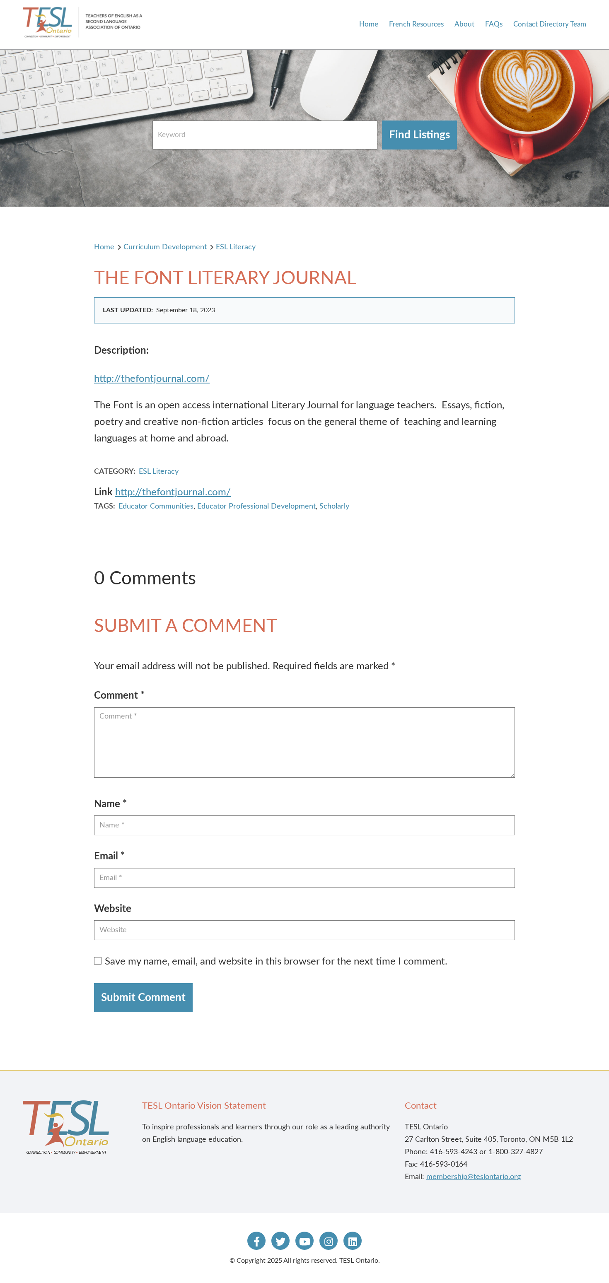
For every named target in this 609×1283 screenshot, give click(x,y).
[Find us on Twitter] (280, 1241)
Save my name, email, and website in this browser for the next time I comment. (276, 962)
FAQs (494, 24)
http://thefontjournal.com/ (152, 379)
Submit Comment (143, 997)
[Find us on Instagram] (328, 1241)
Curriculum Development (165, 247)
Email (109, 856)
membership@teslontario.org (473, 1177)
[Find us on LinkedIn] (352, 1241)
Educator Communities (155, 506)
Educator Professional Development (256, 506)
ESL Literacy (236, 247)
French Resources (416, 24)
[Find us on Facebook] (256, 1241)
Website (112, 909)
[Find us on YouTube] (304, 1241)
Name (110, 804)
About (464, 24)
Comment (119, 696)
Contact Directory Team (549, 24)
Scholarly (334, 506)
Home (368, 24)
